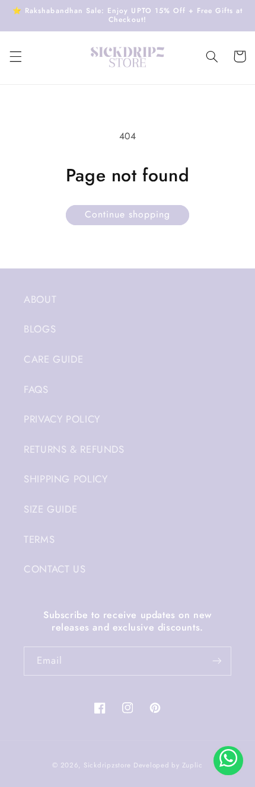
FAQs (36, 389)
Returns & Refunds (74, 449)
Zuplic (192, 765)
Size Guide (50, 509)
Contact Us (54, 569)
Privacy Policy (62, 419)
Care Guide (53, 359)
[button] (15, 56)
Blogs (40, 329)
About (40, 299)
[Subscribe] (217, 661)
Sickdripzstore (107, 765)
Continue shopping (128, 214)
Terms (39, 539)
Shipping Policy (65, 479)
